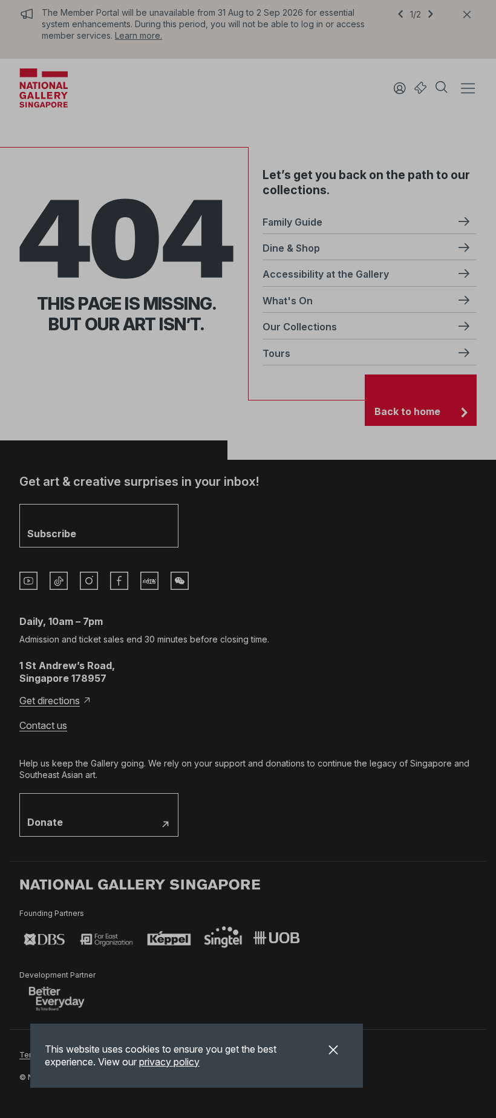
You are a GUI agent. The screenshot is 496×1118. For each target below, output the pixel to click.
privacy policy (169, 1062)
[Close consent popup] (333, 1051)
